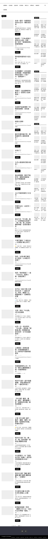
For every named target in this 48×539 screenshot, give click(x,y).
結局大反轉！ (19, 121)
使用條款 (5, 9)
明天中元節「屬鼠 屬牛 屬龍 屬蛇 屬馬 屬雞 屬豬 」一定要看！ (23, 475)
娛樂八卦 (26, 5)
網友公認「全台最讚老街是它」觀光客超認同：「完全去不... (36, 81)
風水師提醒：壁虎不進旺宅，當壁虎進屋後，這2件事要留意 (23, 177)
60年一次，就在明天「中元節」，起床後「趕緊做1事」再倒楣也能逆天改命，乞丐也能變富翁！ (23, 330)
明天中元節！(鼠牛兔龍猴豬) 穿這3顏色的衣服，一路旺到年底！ (23, 382)
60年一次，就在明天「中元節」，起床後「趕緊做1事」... (43, 220)
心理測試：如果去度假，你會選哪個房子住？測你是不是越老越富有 (23, 350)
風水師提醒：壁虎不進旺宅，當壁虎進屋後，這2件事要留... (36, 182)
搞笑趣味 (5, 5)
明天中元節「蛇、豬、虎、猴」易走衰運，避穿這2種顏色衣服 (23, 439)
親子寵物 (21, 5)
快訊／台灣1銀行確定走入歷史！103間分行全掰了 (22, 258)
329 (19, 525)
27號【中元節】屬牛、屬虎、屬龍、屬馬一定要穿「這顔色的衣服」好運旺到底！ (23, 420)
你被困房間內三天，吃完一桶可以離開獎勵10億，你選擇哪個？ (23, 367)
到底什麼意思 (43, 116)
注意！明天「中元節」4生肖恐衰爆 (23, 311)
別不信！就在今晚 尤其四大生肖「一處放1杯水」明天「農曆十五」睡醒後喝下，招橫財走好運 (23, 292)
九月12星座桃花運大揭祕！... (43, 65)
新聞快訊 (32, 5)
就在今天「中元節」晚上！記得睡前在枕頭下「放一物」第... (43, 191)
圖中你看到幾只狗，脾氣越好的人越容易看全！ (23, 136)
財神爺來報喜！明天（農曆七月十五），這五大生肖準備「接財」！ (23, 509)
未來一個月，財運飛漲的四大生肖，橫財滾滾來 (23, 22)
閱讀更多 (17, 34)
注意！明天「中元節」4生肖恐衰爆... (36, 219)
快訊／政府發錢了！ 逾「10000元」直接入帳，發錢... (37, 210)
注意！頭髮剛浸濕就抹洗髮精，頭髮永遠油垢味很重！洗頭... (36, 110)
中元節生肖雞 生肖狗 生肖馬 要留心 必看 (22, 492)
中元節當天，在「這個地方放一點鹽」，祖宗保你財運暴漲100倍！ (23, 457)
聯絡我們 (37, 5)
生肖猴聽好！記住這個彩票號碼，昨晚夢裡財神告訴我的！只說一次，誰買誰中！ (23, 73)
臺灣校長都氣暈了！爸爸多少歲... (43, 99)
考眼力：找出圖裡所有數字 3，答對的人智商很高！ (23, 92)
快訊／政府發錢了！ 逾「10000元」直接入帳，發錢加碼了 (23, 274)
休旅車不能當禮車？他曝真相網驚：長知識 (23, 108)
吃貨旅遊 (10, 5)
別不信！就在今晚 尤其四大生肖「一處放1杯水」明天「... (43, 210)
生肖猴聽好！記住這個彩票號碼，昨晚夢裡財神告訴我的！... (43, 37)
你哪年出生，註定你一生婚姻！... (36, 190)
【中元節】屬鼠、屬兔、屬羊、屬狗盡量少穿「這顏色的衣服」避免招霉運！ (23, 401)
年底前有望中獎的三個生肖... (43, 109)
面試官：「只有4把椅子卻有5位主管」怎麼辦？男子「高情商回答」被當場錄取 (23, 41)
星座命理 (16, 5)
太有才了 (18, 150)
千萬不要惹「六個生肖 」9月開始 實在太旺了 (23, 241)
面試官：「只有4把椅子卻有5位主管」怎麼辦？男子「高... (43, 27)
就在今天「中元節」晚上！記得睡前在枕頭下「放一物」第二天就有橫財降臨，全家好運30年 (23, 222)
